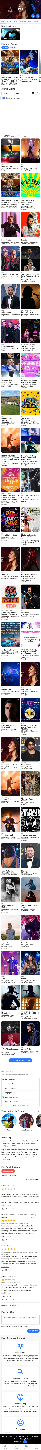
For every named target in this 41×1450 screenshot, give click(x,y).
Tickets (15, 21)
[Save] (33, 16)
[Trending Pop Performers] (38, 1111)
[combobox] (7, 93)
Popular (12, 47)
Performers (22, 21)
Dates (17, 93)
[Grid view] (33, 93)
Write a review (8, 1171)
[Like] (2, 1209)
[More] (12, 1209)
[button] (36, 1447)
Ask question (33, 1331)
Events (9, 21)
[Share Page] (38, 16)
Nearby (5, 47)
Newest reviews (32, 1179)
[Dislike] (6, 1209)
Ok (25, 1442)
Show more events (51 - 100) (20, 1060)
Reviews (35, 21)
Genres (3, 21)
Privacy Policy (25, 1439)
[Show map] (38, 93)
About (29, 21)
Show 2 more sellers (19, 1105)
